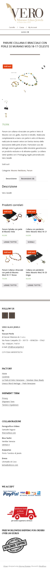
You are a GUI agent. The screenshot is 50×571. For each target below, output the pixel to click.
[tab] (11, 178)
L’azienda (5, 377)
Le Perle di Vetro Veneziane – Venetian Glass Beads (23, 380)
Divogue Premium (25, 566)
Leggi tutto (10, 242)
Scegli (31, 242)
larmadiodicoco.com (10, 465)
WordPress (42, 566)
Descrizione (11, 179)
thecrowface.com (9, 433)
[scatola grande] (6, 108)
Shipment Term (8, 402)
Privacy (5, 398)
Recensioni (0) (27, 179)
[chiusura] (6, 115)
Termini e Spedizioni (10, 405)
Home (4, 373)
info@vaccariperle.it (16, 347)
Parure (29, 170)
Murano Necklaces (18, 170)
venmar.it (6, 445)
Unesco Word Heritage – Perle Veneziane (18, 383)
